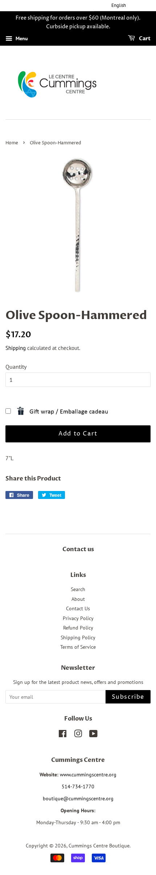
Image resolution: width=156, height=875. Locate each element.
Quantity (15, 366)
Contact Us (78, 608)
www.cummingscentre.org (88, 774)
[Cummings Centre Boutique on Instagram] (78, 735)
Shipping (15, 347)
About (78, 599)
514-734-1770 (78, 786)
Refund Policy (78, 627)
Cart (144, 38)
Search (78, 589)
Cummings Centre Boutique (99, 845)
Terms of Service (78, 647)
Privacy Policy (78, 618)
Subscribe (128, 697)
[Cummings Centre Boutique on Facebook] (62, 735)
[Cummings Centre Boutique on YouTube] (93, 735)
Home (11, 143)
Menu (21, 38)
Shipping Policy (78, 637)
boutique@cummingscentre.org (78, 798)
